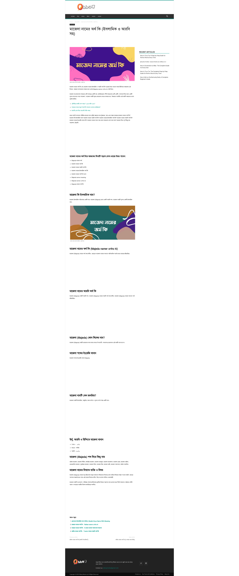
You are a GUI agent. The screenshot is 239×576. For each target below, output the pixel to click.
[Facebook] (141, 563)
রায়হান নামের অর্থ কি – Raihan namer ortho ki (85, 524)
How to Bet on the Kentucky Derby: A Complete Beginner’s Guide (154, 78)
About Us (167, 574)
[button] (167, 16)
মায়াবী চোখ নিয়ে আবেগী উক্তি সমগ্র (81, 110)
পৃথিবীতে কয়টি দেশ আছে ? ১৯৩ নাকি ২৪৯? (83, 104)
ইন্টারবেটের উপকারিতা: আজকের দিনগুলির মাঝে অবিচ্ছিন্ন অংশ (153, 62)
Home (71, 22)
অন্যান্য (99, 16)
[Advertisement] (102, 139)
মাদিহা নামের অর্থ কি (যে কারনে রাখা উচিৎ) (125, 539)
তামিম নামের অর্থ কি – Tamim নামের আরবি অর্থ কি (85, 531)
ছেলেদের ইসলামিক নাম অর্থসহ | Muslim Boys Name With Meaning (91, 521)
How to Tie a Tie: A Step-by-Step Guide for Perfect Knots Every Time (152, 56)
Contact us (138, 574)
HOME (73, 16)
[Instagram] (146, 563)
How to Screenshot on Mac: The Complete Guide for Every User (154, 66)
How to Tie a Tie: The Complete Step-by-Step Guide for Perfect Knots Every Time (153, 72)
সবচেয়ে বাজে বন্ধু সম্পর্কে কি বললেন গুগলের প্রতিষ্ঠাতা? (86, 107)
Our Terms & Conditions (148, 574)
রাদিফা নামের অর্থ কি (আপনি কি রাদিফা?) (79, 539)
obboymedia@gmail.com (110, 568)
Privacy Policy (159, 574)
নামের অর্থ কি (77, 22)
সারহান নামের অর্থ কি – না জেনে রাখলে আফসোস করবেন (87, 528)
